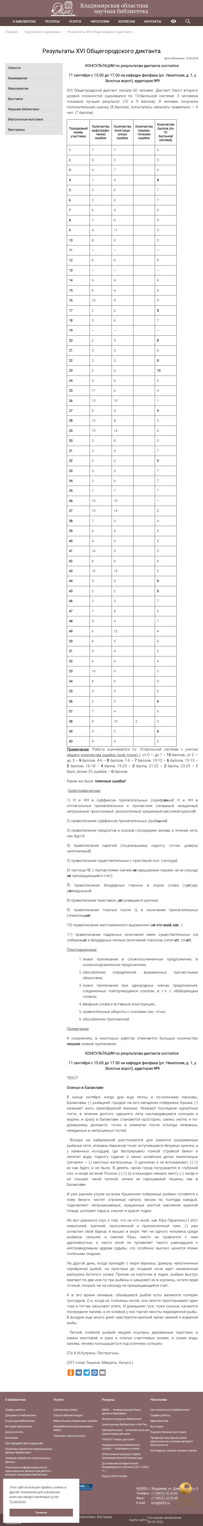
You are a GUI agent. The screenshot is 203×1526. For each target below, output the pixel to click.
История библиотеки (18, 1426)
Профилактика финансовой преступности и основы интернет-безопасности (172, 1441)
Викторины (16, 130)
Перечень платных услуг (69, 1435)
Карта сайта (138, 1520)
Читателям (99, 21)
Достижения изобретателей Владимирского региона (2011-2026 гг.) (125, 1467)
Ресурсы (52, 21)
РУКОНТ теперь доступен (118, 1439)
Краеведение (17, 78)
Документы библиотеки (20, 1415)
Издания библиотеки (23, 109)
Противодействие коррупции (24, 1443)
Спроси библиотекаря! (68, 1415)
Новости (14, 68)
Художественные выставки (168, 1432)
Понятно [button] (41, 1512)
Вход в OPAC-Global (114, 1476)
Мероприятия (18, 88)
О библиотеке (24, 21)
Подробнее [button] (18, 1501)
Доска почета (14, 1432)
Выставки (15, 99)
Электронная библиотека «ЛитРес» (125, 1424)
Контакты (152, 21)
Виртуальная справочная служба (75, 1420)
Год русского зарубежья (42, 32)
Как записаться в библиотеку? (170, 1409)
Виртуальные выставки (25, 119)
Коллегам (126, 21)
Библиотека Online (65, 1409)
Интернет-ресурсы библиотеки (122, 1418)
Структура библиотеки (20, 1420)
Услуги (75, 21)
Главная (11, 32)
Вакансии (11, 1437)
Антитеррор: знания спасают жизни (173, 1450)
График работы (15, 1409)
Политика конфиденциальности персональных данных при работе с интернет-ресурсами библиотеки (28, 1471)
